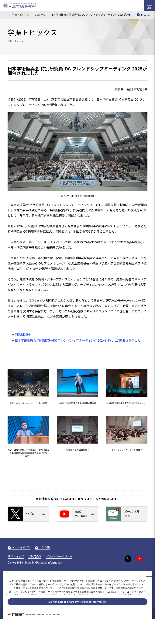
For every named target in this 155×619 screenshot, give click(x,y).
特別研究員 (22, 334)
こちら (17, 592)
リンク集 (44, 547)
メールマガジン (21, 547)
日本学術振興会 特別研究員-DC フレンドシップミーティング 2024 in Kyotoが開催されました (77, 340)
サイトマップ (16, 556)
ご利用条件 (34, 556)
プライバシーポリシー (59, 556)
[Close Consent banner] (149, 574)
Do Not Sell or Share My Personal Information (35, 562)
